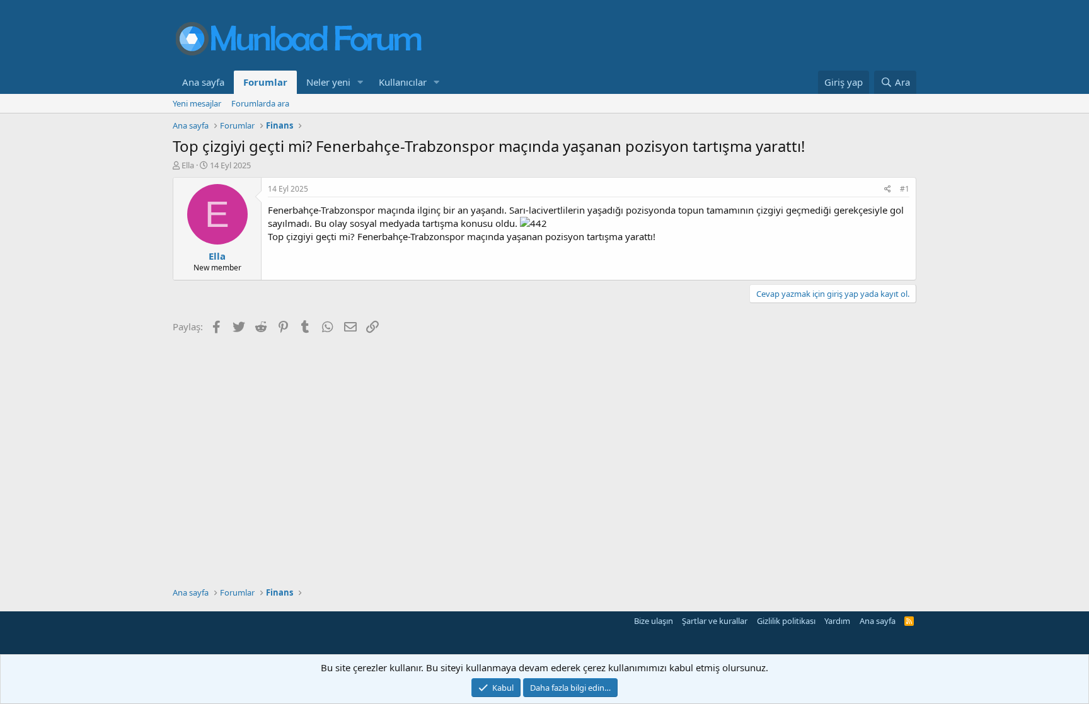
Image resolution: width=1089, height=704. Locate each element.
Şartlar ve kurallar (714, 620)
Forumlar (265, 82)
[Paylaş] (888, 189)
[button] (360, 82)
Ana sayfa (203, 82)
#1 (904, 188)
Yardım (837, 620)
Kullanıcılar (403, 82)
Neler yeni (328, 82)
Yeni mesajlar (197, 103)
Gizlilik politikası (786, 620)
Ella (188, 165)
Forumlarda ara (260, 103)
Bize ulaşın (653, 620)
